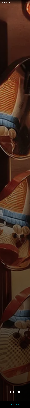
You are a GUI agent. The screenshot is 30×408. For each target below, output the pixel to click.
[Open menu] (27, 2)
